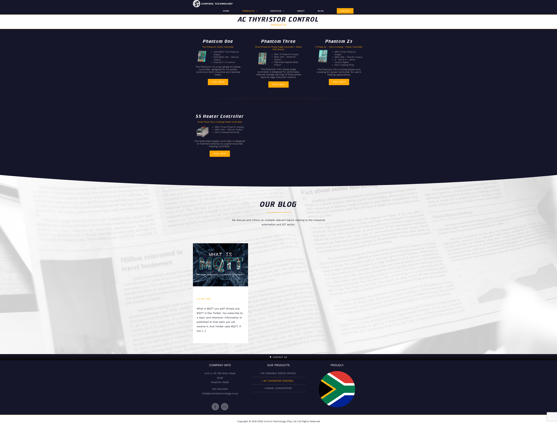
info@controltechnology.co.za (220, 393)
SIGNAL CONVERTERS (279, 388)
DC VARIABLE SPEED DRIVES (278, 373)
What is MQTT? (220, 262)
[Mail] (224, 406)
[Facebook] (215, 406)
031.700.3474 (220, 389)
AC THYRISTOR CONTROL (279, 380)
